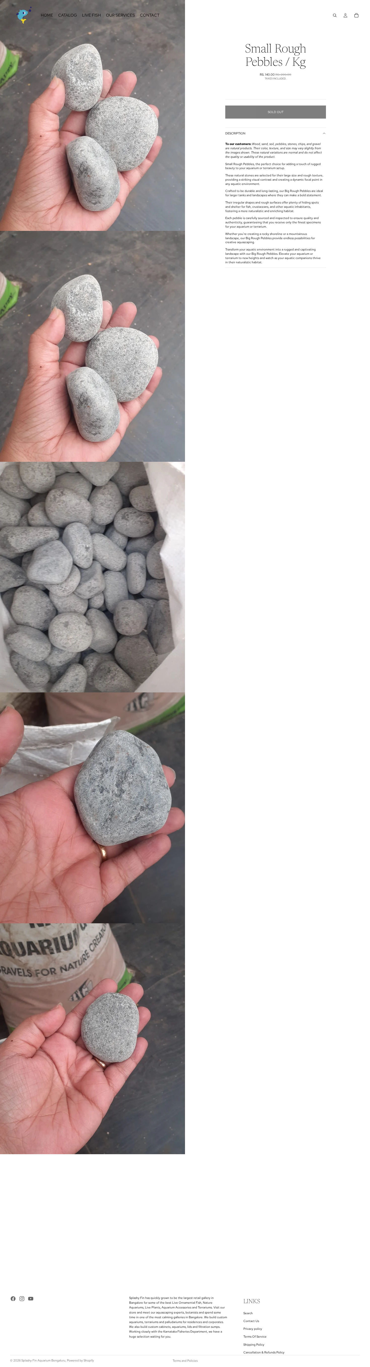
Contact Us (251, 1321)
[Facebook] (13, 1299)
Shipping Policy (253, 1345)
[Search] (334, 15)
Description (235, 133)
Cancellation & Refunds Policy (263, 1352)
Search (248, 1313)
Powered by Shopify (80, 1360)
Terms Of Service (255, 1337)
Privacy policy (252, 1329)
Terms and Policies (185, 1361)
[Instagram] (22, 1299)
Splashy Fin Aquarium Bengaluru (43, 1360)
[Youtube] (31, 1299)
